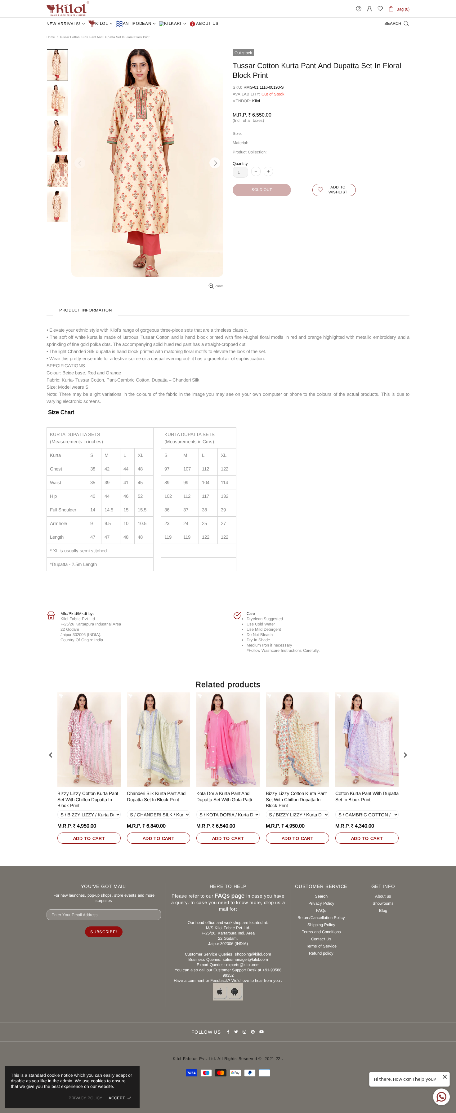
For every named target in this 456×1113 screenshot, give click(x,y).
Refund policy (321, 953)
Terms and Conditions (321, 932)
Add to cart (89, 838)
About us (383, 896)
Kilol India (68, 9)
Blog (383, 910)
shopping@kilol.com (253, 954)
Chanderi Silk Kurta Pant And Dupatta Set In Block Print (156, 796)
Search (321, 896)
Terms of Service (321, 946)
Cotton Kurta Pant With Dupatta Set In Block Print (367, 796)
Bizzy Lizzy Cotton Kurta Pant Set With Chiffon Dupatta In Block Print (87, 799)
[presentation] (51, 755)
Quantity (240, 163)
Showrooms (383, 903)
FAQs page (230, 896)
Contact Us (321, 939)
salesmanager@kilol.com (245, 959)
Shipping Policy (321, 924)
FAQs (321, 910)
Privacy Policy (321, 903)
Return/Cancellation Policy (321, 917)
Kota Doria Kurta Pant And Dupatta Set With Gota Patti (224, 796)
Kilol (256, 101)
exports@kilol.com (243, 964)
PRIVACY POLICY (85, 1098)
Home (51, 37)
